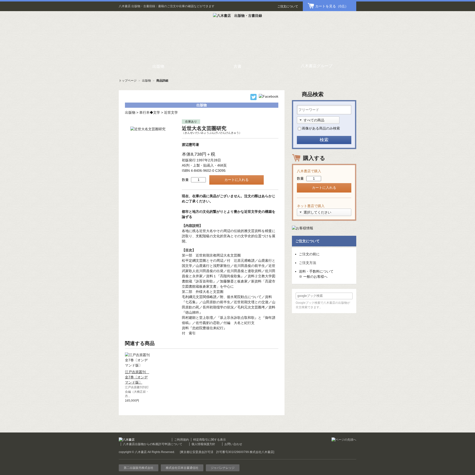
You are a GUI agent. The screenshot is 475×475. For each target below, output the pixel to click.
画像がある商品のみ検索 (321, 128)
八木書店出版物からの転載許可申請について (152, 444)
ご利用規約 (181, 439)
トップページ (128, 80)
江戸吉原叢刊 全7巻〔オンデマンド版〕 (137, 377)
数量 (185, 180)
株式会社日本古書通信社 (182, 468)
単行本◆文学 (149, 112)
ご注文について (287, 6)
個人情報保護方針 (203, 444)
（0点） (331, 6)
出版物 (146, 80)
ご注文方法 (307, 263)
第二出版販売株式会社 (138, 468)
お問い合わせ (233, 444)
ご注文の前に (309, 254)
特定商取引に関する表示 (209, 439)
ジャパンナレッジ (223, 468)
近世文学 (171, 112)
